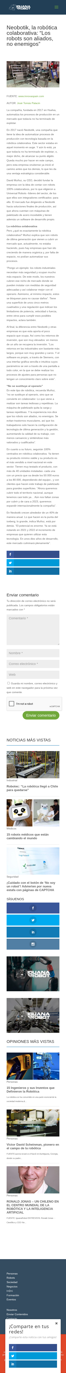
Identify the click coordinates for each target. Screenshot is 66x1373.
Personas (12, 1273)
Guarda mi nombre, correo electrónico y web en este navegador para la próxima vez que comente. (32, 688)
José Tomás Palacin (28, 103)
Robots (11, 1277)
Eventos (11, 1299)
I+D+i (10, 1290)
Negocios (12, 1286)
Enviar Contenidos (17, 1314)
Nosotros (12, 1309)
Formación (13, 1295)
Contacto (12, 1318)
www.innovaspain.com (31, 96)
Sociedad (35, 50)
